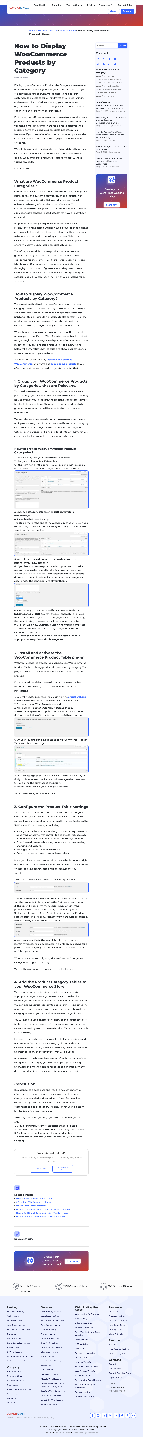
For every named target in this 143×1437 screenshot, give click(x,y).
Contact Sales (115, 1368)
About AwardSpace (16, 1371)
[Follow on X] (109, 59)
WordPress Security (118, 111)
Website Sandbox (83, 1375)
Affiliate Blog (81, 1318)
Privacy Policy (29, 1418)
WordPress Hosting (16, 1325)
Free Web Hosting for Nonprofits (85, 1386)
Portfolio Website (83, 1362)
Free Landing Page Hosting (88, 1380)
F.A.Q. (52, 1418)
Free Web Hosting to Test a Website (87, 1333)
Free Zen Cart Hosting (51, 1361)
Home (32, 30)
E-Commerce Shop (83, 1323)
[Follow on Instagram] (104, 59)
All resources (115, 1311)
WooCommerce (68, 30)
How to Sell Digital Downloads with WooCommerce (42, 1213)
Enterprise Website (84, 1327)
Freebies (113, 1344)
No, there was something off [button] (62, 1168)
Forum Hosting (48, 1356)
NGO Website (81, 1344)
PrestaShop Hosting (50, 1338)
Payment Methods (15, 1380)
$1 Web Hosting (14, 1352)
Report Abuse (115, 1377)
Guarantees (12, 1385)
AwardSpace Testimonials (19, 1389)
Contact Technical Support (121, 1373)
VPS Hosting (13, 1347)
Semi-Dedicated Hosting (18, 1343)
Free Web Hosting (15, 1311)
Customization (115, 152)
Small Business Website (86, 1366)
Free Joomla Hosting (50, 1325)
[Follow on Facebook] (98, 59)
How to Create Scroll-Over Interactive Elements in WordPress (109, 161)
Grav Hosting (47, 1370)
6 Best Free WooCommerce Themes (34, 1202)
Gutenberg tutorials (106, 92)
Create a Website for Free (53, 1391)
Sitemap (11, 1403)
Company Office (14, 1376)
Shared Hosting (14, 1320)
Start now (72, 1261)
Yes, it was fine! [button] (40, 1169)
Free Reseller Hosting (119, 1349)
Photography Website (85, 1396)
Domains (11, 1334)
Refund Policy (42, 1418)
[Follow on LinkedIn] (115, 59)
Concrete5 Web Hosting (52, 1347)
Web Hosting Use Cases (18, 1361)
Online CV (79, 1348)
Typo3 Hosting (47, 1365)
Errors (112, 140)
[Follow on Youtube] (109, 64)
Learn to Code (81, 1339)
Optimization (115, 126)
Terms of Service (14, 1418)
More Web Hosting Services (20, 1356)
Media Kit (11, 1398)
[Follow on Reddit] (115, 64)
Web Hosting (13, 1316)
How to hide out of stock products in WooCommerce (43, 1209)
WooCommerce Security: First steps (34, 1198)
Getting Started (116, 1329)
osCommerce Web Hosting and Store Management (53, 1385)
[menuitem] (41, 5)
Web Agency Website (85, 1371)
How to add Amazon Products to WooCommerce (40, 1216)
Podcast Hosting (82, 1392)
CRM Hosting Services (51, 1395)
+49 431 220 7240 (117, 1391)
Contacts (113, 1364)
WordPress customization (109, 82)
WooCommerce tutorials (108, 89)
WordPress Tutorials (48, 30)
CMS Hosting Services (51, 1311)
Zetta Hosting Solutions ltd (85, 1433)
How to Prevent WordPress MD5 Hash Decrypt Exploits (109, 107)
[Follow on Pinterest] (104, 64)
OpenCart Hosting (49, 1343)
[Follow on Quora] (98, 64)
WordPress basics (105, 76)
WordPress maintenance (108, 79)
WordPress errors (105, 96)
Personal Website (83, 1357)
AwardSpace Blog (117, 1316)
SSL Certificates (14, 1338)
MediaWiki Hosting (50, 1374)
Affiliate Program (117, 1353)
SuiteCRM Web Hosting (52, 1400)
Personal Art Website (85, 1353)
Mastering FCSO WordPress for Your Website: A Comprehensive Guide (111, 120)
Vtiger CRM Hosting (50, 1404)
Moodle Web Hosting (51, 1379)
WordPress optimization (108, 86)
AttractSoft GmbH (62, 1433)
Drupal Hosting (48, 1334)
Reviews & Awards (15, 1394)
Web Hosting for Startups (87, 1314)
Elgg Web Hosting (49, 1352)
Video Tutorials (116, 1334)
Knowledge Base (117, 1325)
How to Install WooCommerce (31, 1205)
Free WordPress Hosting (18, 1329)
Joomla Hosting (48, 1329)
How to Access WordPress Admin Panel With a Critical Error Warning (110, 135)
